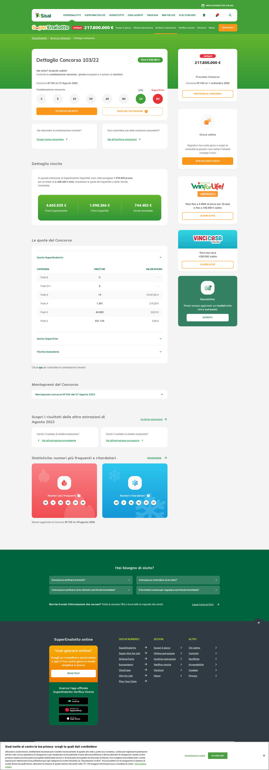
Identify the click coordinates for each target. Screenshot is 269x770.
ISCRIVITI (207, 317)
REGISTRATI (228, 28)
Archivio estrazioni (165, 27)
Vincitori (201, 27)
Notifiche (194, 658)
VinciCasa (152, 15)
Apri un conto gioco (208, 161)
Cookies (193, 670)
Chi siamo (194, 647)
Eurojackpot (135, 15)
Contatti (194, 653)
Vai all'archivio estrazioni (122, 139)
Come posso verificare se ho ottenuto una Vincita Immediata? (83, 590)
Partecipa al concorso (208, 94)
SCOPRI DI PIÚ (207, 216)
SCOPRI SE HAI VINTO (67, 111)
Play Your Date (187, 15)
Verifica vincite (187, 27)
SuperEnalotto (72, 15)
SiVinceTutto (116, 15)
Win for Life (168, 15)
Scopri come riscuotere (50, 139)
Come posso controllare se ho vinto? (158, 580)
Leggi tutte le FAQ (203, 604)
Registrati (73, 673)
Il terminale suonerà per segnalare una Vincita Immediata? (169, 590)
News (212, 27)
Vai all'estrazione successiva (122, 440)
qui (40, 367)
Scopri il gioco (123, 27)
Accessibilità (196, 664)
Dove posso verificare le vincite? (68, 580)
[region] (134, 756)
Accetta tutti (218, 755)
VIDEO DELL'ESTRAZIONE (132, 111)
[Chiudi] (264, 755)
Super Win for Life (95, 15)
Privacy (193, 675)
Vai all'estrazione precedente (59, 440)
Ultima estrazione (143, 27)
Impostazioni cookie (195, 755)
